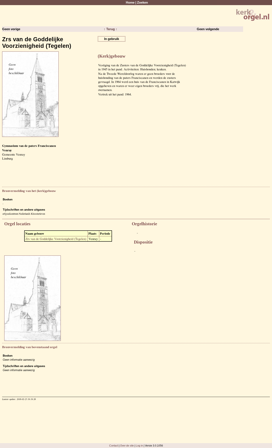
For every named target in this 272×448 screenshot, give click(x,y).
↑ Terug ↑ (110, 29)
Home (130, 2)
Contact (113, 445)
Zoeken (142, 2)
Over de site (127, 445)
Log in (139, 445)
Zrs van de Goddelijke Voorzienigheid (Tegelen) (56, 239)
